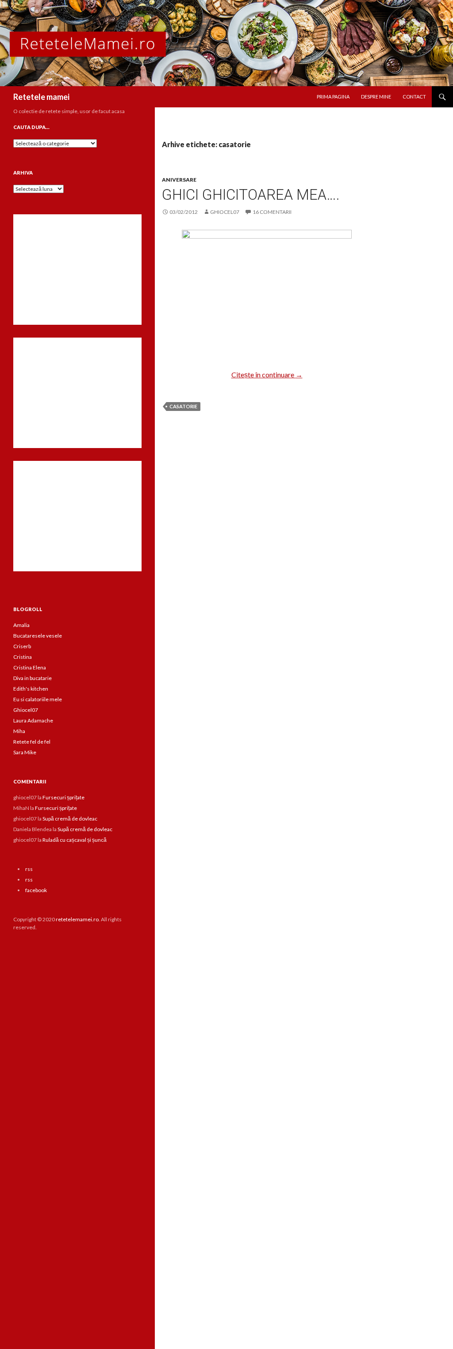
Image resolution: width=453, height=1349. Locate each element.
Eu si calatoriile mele (37, 699)
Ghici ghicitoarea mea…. (251, 194)
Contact (414, 96)
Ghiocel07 (25, 710)
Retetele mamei (41, 97)
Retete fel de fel (31, 741)
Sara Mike (24, 752)
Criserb (22, 646)
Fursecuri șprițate (63, 797)
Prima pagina (333, 96)
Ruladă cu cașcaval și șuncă (74, 839)
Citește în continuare (267, 374)
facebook (36, 890)
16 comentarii (272, 212)
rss (29, 869)
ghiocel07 (224, 212)
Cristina (22, 657)
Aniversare (179, 179)
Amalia (21, 625)
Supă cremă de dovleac (69, 818)
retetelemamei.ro (77, 919)
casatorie (183, 406)
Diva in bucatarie (32, 678)
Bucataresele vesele (37, 635)
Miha (19, 731)
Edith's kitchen (30, 688)
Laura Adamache (33, 720)
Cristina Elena (29, 667)
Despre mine (376, 96)
